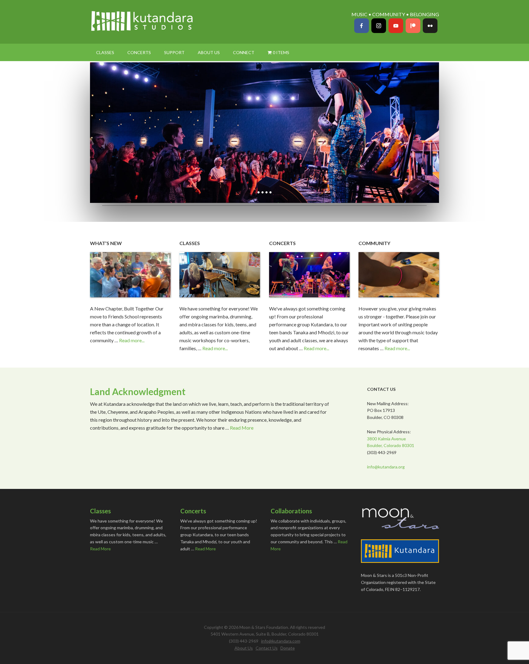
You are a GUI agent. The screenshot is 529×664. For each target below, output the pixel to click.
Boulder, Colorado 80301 (390, 445)
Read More (241, 428)
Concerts (193, 511)
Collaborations (291, 511)
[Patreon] (413, 25)
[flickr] (430, 25)
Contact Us (267, 648)
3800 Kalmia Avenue (386, 438)
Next (439, 134)
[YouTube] (395, 25)
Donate (287, 648)
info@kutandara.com (280, 641)
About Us (243, 648)
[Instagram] (378, 25)
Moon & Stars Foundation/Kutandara (142, 21)
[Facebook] (361, 25)
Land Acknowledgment (138, 391)
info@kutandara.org (386, 466)
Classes (100, 511)
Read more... (131, 340)
